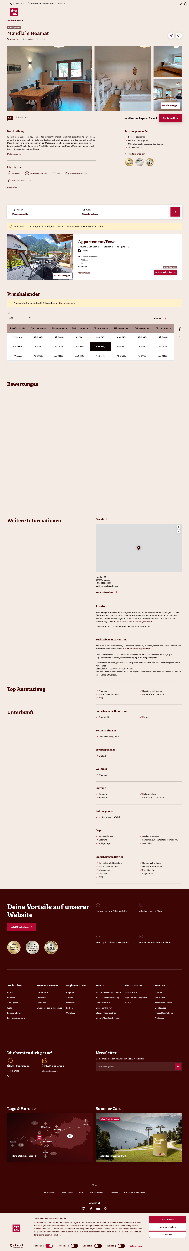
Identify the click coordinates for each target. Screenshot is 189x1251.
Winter (10, 992)
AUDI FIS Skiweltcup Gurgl (107, 997)
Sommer (11, 997)
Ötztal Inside (133, 985)
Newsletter (160, 997)
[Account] (185, 4)
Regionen (70, 992)
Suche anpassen (67, 302)
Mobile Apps (160, 1007)
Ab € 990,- (38, 346)
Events (100, 985)
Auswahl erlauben (167, 1227)
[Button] (178, 1066)
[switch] (74, 1246)
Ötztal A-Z (70, 1013)
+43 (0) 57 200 (13, 1071)
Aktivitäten (14, 985)
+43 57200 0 (18, 3)
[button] (138, 548)
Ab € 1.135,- (38, 356)
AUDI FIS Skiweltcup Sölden (108, 992)
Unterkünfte (42, 992)
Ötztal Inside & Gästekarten (40, 3)
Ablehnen (167, 1234)
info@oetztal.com (50, 1071)
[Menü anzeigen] (4, 12)
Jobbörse (113, 1192)
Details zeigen (136, 1246)
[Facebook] (91, 1209)
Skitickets (41, 997)
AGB (81, 1192)
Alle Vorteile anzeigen (135, 153)
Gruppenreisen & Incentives (49, 1007)
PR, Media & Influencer (134, 1192)
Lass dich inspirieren (16, 1018)
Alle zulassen (168, 1219)
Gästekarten (131, 992)
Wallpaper (159, 1018)
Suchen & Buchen (47, 985)
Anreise (61, 3)
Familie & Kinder (14, 1013)
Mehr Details (84, 272)
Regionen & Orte (76, 985)
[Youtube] (98, 1209)
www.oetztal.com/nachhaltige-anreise (134, 621)
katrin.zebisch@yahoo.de (107, 586)
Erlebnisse (41, 1002)
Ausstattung (13, 187)
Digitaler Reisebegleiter (136, 997)
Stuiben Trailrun (103, 1002)
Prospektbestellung (164, 1013)
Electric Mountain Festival (108, 1018)
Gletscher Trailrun (104, 1007)
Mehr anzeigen (14, 154)
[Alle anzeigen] (40, 279)
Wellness (11, 1007)
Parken (69, 1007)
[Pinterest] (105, 1209)
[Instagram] (83, 1209)
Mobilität (70, 1002)
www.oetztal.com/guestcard (137, 648)
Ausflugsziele (13, 1002)
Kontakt (158, 992)
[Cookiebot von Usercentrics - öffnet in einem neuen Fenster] (16, 1246)
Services (160, 985)
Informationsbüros (163, 1002)
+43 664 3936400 (103, 583)
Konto (128, 1002)
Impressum (49, 1192)
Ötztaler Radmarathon (106, 1013)
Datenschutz (67, 1192)
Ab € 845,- (38, 337)
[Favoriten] (180, 4)
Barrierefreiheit (96, 1192)
